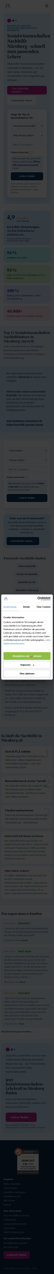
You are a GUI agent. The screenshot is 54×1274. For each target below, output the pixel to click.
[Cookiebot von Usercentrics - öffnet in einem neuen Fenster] (38, 599)
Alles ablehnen (27, 673)
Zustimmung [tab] (9, 607)
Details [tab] (26, 607)
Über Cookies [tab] (44, 607)
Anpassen (25, 665)
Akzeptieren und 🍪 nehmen (27, 656)
